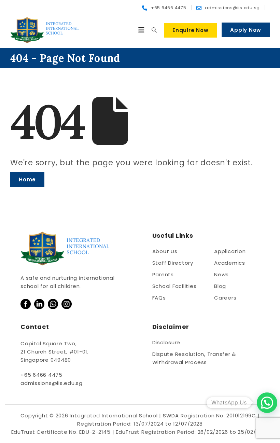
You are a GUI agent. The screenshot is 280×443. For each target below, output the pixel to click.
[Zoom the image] (25, 302)
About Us (165, 251)
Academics (229, 262)
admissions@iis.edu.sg (51, 383)
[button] (141, 30)
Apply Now (245, 29)
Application (230, 251)
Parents (163, 274)
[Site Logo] (44, 30)
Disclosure (166, 342)
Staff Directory (172, 262)
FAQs (159, 297)
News (221, 274)
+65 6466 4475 (41, 374)
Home (27, 179)
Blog (220, 286)
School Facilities (174, 286)
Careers (225, 297)
